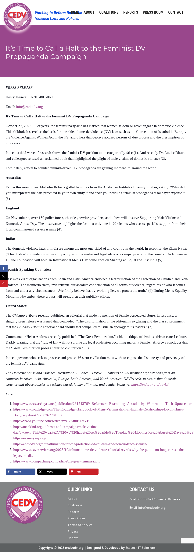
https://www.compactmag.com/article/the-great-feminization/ (56, 461)
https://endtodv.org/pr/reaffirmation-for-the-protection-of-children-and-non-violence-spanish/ (80, 444)
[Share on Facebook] (4, 268)
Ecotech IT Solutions (141, 548)
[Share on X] (4, 276)
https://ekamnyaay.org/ (29, 438)
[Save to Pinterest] (4, 283)
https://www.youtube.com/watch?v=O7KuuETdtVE (51, 421)
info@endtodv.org (29, 107)
